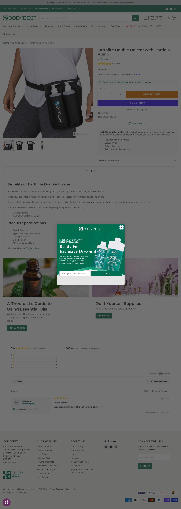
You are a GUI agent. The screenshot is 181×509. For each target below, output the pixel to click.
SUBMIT (106, 274)
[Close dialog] (121, 227)
